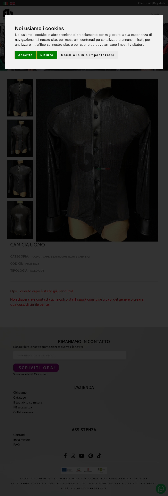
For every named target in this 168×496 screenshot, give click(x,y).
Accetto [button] (25, 55)
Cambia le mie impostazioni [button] (88, 55)
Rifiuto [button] (47, 55)
